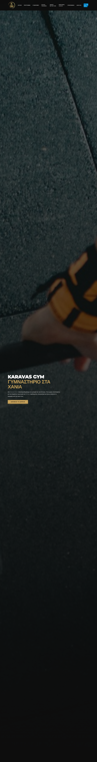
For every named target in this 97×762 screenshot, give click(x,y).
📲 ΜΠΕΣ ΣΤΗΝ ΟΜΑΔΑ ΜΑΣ (48, 387)
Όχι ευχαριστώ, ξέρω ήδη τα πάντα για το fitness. (48, 391)
